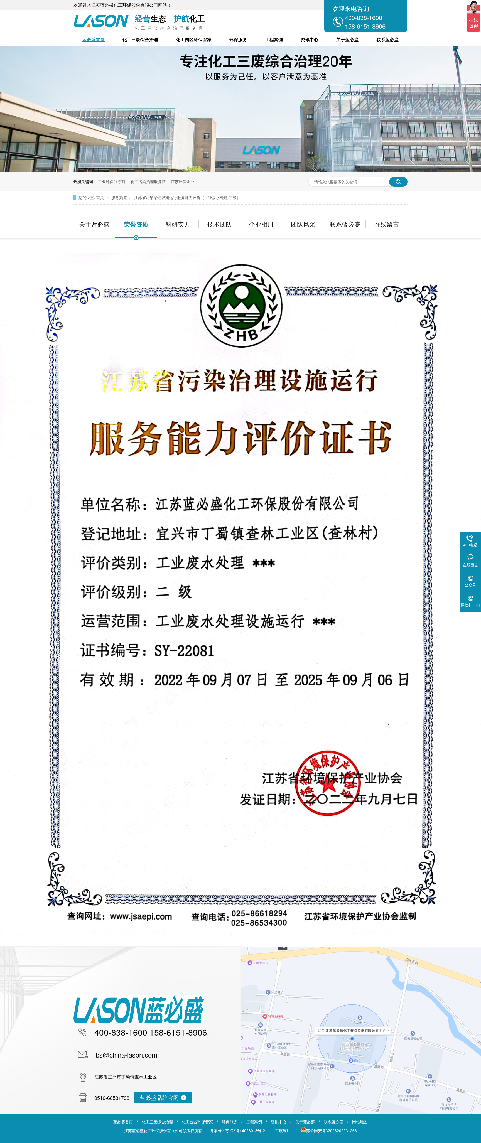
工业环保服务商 (111, 181)
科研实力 (178, 224)
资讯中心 (309, 39)
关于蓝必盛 (347, 39)
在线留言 (386, 224)
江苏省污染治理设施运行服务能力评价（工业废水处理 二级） (187, 197)
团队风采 (303, 224)
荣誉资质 (136, 224)
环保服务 (238, 39)
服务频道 (119, 197)
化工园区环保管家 (194, 39)
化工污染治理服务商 (148, 181)
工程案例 (274, 39)
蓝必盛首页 (93, 39)
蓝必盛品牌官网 (159, 1097)
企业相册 (261, 224)
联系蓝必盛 (387, 39)
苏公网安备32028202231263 (331, 1130)
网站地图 (360, 1121)
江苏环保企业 (182, 181)
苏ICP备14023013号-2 (245, 1130)
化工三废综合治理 (140, 39)
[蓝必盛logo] (138, 1021)
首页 (100, 197)
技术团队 (219, 224)
